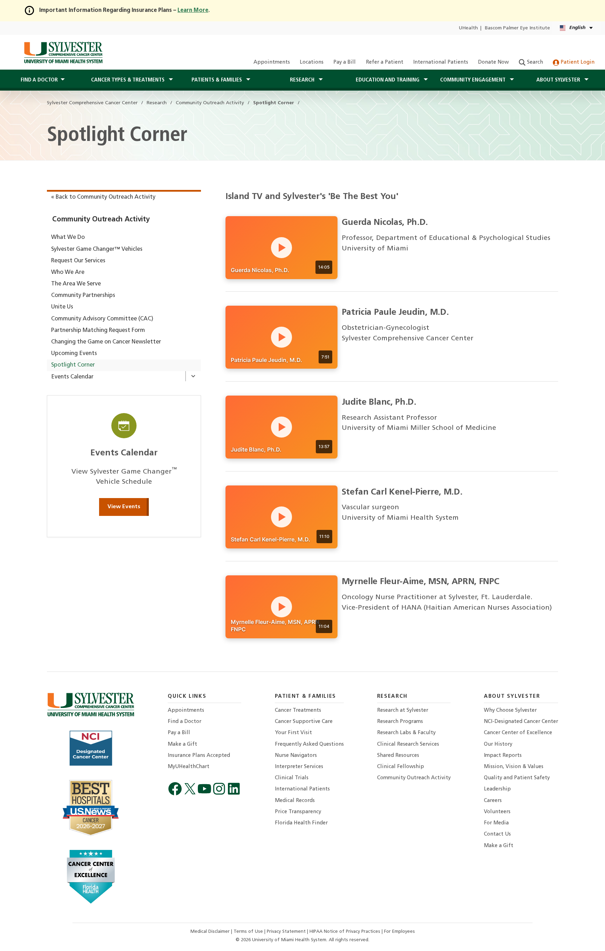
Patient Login (576, 62)
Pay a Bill (344, 62)
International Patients (440, 62)
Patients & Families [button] (217, 80)
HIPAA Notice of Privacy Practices (346, 931)
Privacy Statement (287, 931)
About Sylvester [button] (559, 80)
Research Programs (400, 721)
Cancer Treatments (298, 710)
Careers (493, 800)
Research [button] (303, 80)
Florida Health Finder (301, 823)
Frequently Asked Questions (309, 744)
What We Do (68, 237)
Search (534, 62)
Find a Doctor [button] (39, 80)
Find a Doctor (184, 721)
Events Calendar (72, 377)
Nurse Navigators (296, 755)
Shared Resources (398, 755)
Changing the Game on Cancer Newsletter (106, 342)
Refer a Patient (384, 62)
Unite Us (62, 307)
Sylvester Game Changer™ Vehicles (96, 249)
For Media (496, 823)
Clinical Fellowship (400, 766)
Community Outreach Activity (100, 219)
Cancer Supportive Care (304, 721)
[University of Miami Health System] (63, 52)
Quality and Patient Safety (517, 778)
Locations (312, 62)
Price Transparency (298, 812)
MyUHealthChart (188, 766)
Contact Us (497, 834)
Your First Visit (293, 733)
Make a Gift (182, 744)
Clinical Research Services (408, 744)
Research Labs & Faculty (406, 733)
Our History (498, 744)
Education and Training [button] (388, 80)
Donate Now (493, 62)
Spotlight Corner (73, 365)
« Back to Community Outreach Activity (103, 197)
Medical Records (295, 800)
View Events (123, 507)
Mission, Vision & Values (513, 766)
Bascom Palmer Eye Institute (517, 28)
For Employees (399, 931)
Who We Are (67, 272)
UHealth (468, 28)
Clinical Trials (291, 778)
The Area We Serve (76, 284)
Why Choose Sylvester (510, 710)
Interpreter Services (299, 766)
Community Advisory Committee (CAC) (102, 319)
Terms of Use (249, 931)
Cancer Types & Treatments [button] (128, 80)
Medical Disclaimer (210, 931)
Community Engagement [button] (473, 80)
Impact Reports (503, 755)
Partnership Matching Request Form (98, 330)
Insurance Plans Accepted (199, 755)
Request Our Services (78, 261)
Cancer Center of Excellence (518, 733)
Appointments (271, 62)
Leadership (497, 789)
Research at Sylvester (402, 710)
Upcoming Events (74, 353)
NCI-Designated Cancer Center (521, 721)
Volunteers (497, 812)
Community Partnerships (83, 295)
